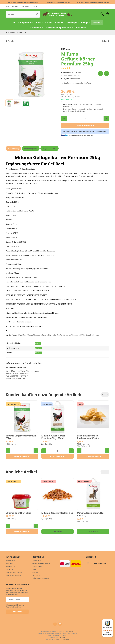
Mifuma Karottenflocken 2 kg (57, 513)
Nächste (104, 41)
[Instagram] (60, 624)
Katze (48, 22)
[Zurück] (103, 394)
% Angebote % (25, 22)
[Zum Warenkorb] (107, 14)
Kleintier (59, 22)
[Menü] (111, 620)
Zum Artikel (57, 531)
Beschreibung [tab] (13, 148)
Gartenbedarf (35, 27)
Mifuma (37, 343)
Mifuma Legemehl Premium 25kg (21, 436)
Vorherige (11, 41)
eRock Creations (63, 639)
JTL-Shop (62, 637)
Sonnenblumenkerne (13, 255)
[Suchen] (37, 14)
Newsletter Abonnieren (17, 584)
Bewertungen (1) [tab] (30, 148)
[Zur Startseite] (57, 14)
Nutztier (96, 22)
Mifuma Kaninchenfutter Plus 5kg (90, 514)
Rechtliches (38, 557)
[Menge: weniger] (64, 118)
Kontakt (35, 6)
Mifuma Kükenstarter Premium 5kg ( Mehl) (53, 436)
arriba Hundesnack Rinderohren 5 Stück (88, 436)
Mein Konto (26, 6)
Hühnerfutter (75, 78)
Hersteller (80, 27)
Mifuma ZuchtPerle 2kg (18, 513)
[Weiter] (107, 394)
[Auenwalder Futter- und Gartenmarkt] (14, 22)
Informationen (13, 557)
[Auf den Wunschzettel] (100, 73)
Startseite (15, 6)
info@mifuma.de (18, 378)
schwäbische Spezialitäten (58, 27)
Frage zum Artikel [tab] (49, 148)
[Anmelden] (102, 14)
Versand (78, 96)
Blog (7, 6)
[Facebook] (55, 624)
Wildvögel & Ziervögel (77, 22)
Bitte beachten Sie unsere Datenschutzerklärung (15, 606)
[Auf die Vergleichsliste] (106, 73)
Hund (38, 22)
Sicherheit (91, 557)
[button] (9, 103)
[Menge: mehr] (106, 118)
